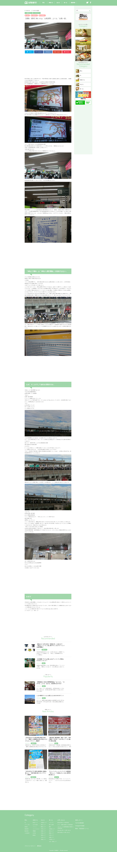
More (26, 784)
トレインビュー (36, 828)
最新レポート (79, 820)
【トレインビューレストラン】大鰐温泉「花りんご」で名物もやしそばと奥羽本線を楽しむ (60, 773)
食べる (65, 2)
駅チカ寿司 (51, 824)
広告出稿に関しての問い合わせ (64, 830)
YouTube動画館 (79, 823)
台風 (28, 15)
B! (48, 51)
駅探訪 (34, 835)
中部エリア (43, 828)
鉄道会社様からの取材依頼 (63, 822)
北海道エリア (44, 822)
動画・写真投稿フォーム (82, 828)
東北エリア (43, 824)
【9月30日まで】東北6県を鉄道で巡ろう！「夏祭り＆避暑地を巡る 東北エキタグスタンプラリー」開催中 (36, 739)
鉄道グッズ (35, 822)
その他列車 (27, 833)
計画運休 (42, 15)
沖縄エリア (43, 839)
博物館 (34, 831)
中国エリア (43, 833)
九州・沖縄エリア (53, 841)
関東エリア (43, 826)
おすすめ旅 (35, 824)
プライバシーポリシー (30, 845)
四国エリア (43, 835)
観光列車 (26, 831)
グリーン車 (27, 824)
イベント (37, 13)
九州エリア (43, 837)
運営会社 (39, 845)
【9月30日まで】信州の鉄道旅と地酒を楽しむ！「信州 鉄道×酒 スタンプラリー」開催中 (36, 773)
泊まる (58, 2)
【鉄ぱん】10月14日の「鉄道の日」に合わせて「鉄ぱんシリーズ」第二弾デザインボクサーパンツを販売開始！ (51, 645)
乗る (44, 2)
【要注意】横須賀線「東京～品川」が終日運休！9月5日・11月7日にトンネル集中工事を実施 (60, 739)
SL (25, 822)
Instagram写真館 (79, 825)
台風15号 (35, 15)
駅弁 (50, 826)
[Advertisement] (48, 66)
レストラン (51, 822)
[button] (90, 10)
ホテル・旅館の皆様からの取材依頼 (65, 824)
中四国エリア (52, 839)
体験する (51, 2)
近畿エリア (43, 831)
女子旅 (34, 833)
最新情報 (73, 2)
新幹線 (26, 826)
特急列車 (26, 828)
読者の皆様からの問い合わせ (63, 832)
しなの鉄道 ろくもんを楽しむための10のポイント (50, 695)
